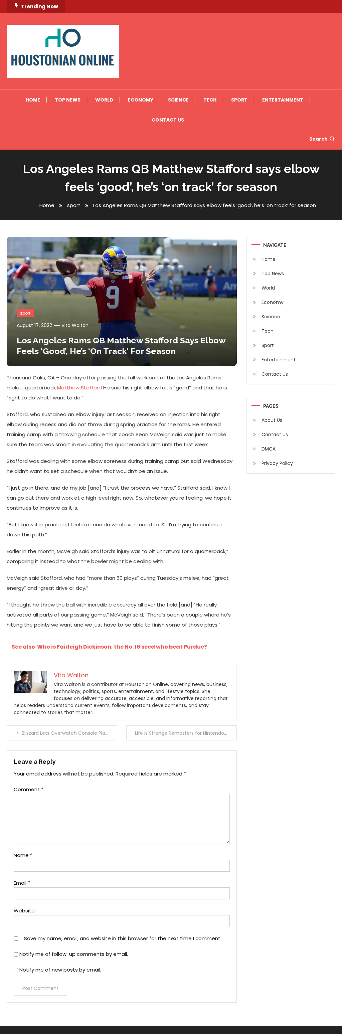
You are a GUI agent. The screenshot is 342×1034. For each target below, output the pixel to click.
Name (23, 855)
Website (24, 910)
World (104, 100)
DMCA (269, 449)
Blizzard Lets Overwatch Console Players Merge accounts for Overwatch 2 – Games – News (69, 733)
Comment (28, 789)
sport (25, 313)
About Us (272, 420)
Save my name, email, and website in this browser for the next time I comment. (122, 938)
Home (33, 100)
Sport (239, 100)
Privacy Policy (277, 463)
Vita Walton (75, 325)
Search (318, 139)
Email (22, 882)
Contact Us (168, 120)
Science (178, 100)
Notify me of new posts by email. (60, 969)
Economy (140, 100)
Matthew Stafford (79, 387)
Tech (209, 100)
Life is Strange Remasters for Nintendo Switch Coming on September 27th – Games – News (185, 733)
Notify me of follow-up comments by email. (73, 954)
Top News (67, 100)
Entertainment (282, 100)
